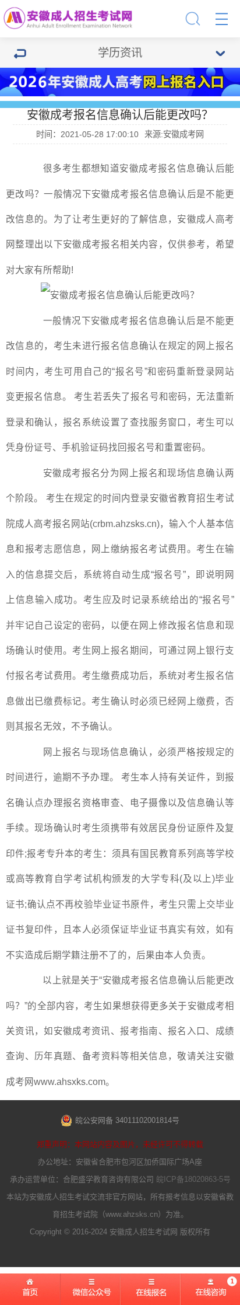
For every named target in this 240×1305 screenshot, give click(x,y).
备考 (91, 1056)
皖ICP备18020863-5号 (193, 1179)
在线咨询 (210, 1294)
